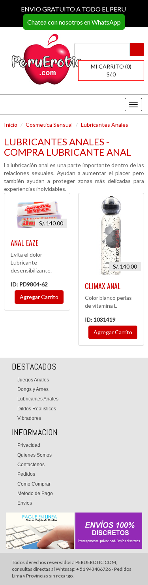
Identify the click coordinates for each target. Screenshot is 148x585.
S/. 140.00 (51, 223)
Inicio (10, 124)
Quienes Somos (34, 455)
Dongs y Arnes (33, 389)
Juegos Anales (33, 380)
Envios (24, 503)
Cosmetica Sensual (49, 124)
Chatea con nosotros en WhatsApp (74, 22)
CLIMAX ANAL (103, 286)
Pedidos (26, 474)
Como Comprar (34, 484)
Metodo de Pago (35, 493)
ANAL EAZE (24, 243)
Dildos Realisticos (36, 409)
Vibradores (29, 418)
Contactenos (31, 464)
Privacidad (28, 445)
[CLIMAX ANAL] (111, 235)
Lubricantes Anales (104, 124)
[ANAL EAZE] (37, 214)
